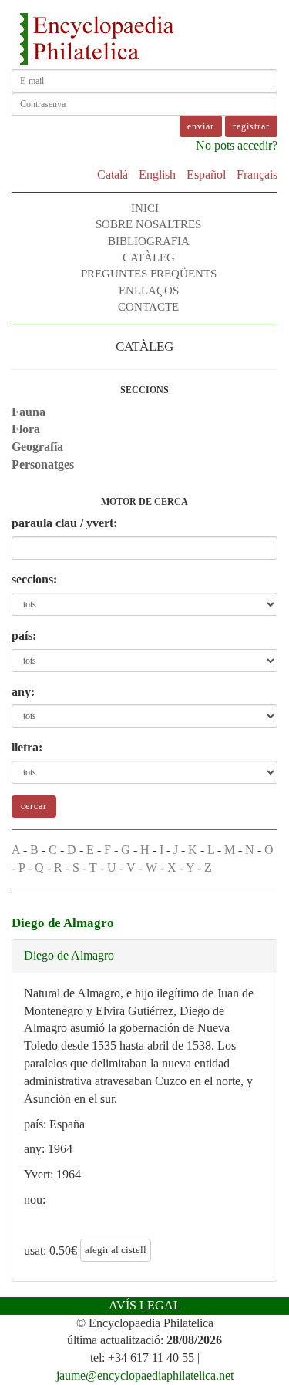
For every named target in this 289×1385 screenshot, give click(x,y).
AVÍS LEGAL (145, 1305)
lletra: (27, 747)
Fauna (28, 412)
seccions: (34, 579)
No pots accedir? (236, 145)
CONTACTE (148, 307)
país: (24, 635)
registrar (251, 126)
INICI (145, 208)
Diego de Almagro (69, 955)
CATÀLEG (149, 257)
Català (112, 174)
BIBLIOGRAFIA (149, 241)
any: (23, 691)
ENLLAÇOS (149, 290)
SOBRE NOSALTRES (148, 224)
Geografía (37, 446)
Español (206, 174)
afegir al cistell (115, 1250)
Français (257, 174)
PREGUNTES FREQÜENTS (149, 273)
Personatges (43, 464)
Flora (26, 428)
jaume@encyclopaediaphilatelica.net (145, 1375)
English (157, 174)
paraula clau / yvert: (64, 522)
